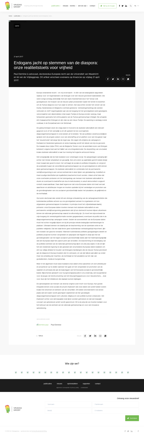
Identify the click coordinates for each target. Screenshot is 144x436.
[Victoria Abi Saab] (16, 372)
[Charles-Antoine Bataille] (22, 372)
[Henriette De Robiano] (39, 372)
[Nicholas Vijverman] (128, 372)
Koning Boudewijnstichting (39, 431)
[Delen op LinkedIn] (118, 79)
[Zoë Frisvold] (57, 372)
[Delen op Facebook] (108, 79)
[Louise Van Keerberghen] (116, 372)
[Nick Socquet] (110, 372)
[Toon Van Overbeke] (122, 372)
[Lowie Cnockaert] (28, 372)
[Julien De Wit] (45, 372)
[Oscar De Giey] (33, 372)
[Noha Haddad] (69, 372)
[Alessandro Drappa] (51, 372)
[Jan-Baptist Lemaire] (87, 372)
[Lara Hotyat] (75, 372)
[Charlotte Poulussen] (98, 372)
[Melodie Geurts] (63, 372)
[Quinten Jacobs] (81, 372)
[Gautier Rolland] (104, 372)
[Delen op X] (113, 79)
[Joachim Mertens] (93, 372)
